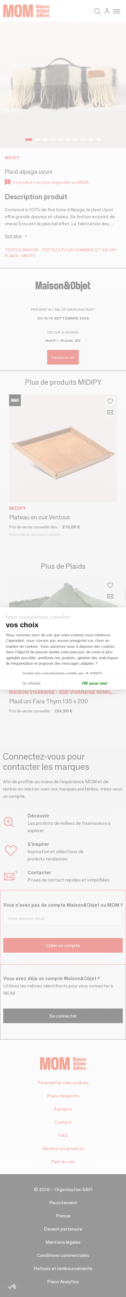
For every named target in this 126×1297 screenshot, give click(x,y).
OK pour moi (94, 683)
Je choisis (31, 683)
